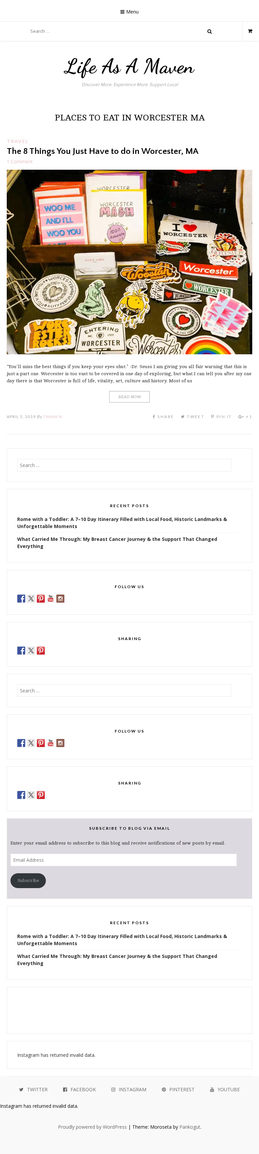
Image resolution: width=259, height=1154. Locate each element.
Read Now (129, 396)
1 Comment (20, 161)
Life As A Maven (129, 66)
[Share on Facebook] (21, 651)
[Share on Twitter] (31, 651)
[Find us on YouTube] (51, 599)
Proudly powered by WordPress (92, 1127)
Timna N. (53, 416)
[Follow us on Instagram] (60, 599)
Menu (132, 11)
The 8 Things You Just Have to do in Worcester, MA (102, 151)
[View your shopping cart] (247, 31)
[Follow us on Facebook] (21, 599)
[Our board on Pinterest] (41, 599)
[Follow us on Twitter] (31, 599)
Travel (18, 141)
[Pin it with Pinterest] (41, 651)
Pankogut (189, 1127)
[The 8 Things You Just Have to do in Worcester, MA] (129, 352)
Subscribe (28, 880)
